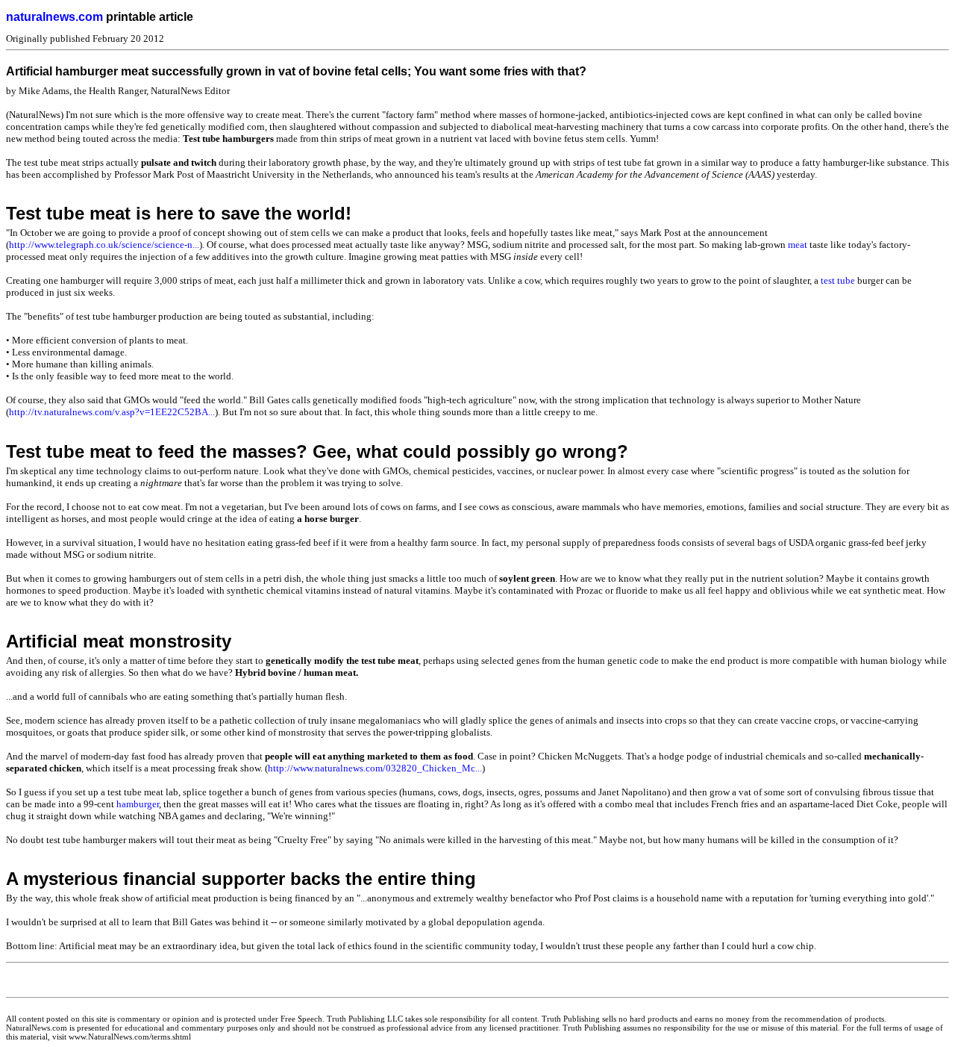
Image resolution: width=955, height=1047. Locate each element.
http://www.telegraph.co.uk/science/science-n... (104, 244)
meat (797, 244)
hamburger (137, 804)
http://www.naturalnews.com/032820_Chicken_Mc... (375, 768)
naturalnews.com (54, 16)
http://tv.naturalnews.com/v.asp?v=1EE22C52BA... (112, 411)
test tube (838, 280)
